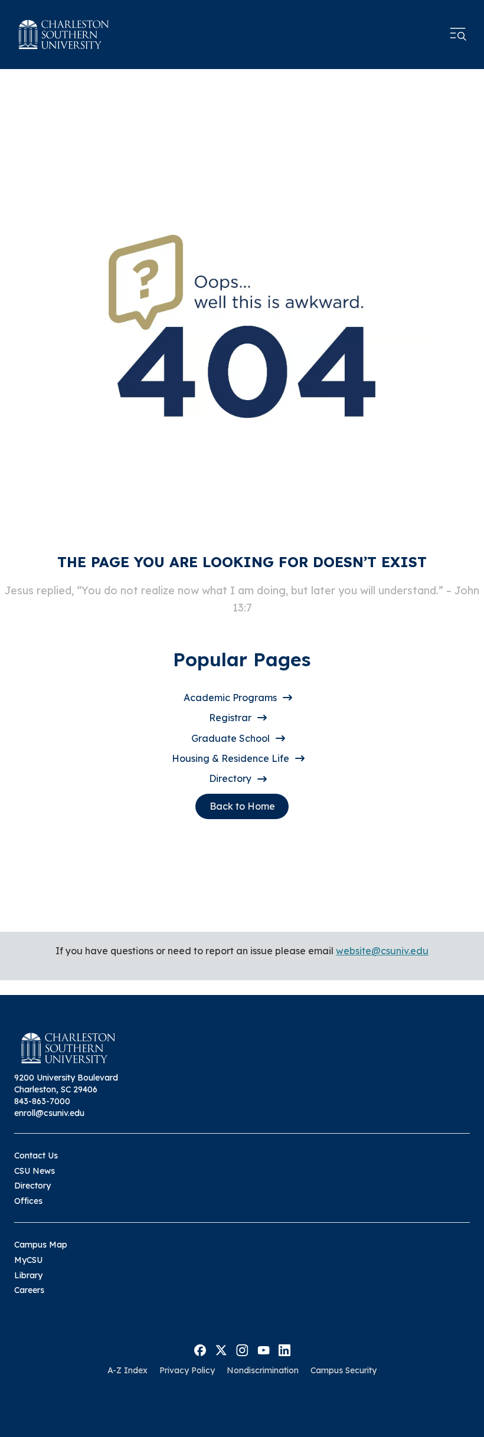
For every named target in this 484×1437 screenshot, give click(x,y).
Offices (28, 1201)
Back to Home (242, 806)
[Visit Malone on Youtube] (263, 1349)
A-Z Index (127, 1370)
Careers (29, 1290)
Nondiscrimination (263, 1370)
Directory (230, 778)
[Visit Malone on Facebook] (200, 1349)
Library (28, 1275)
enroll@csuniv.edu (49, 1113)
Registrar (230, 717)
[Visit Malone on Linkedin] (284, 1349)
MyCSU (28, 1260)
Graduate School (230, 738)
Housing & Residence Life (230, 758)
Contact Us (36, 1155)
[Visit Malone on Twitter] (221, 1349)
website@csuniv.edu (382, 951)
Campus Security (343, 1370)
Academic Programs (230, 697)
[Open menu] (458, 34)
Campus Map (40, 1244)
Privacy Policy (187, 1370)
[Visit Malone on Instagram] (242, 1349)
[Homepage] (64, 34)
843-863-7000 (42, 1101)
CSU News (34, 1171)
